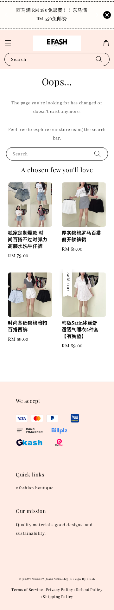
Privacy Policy (59, 589)
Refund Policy (89, 589)
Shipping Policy (58, 596)
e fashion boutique (35, 488)
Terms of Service (27, 589)
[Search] (99, 59)
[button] (8, 43)
